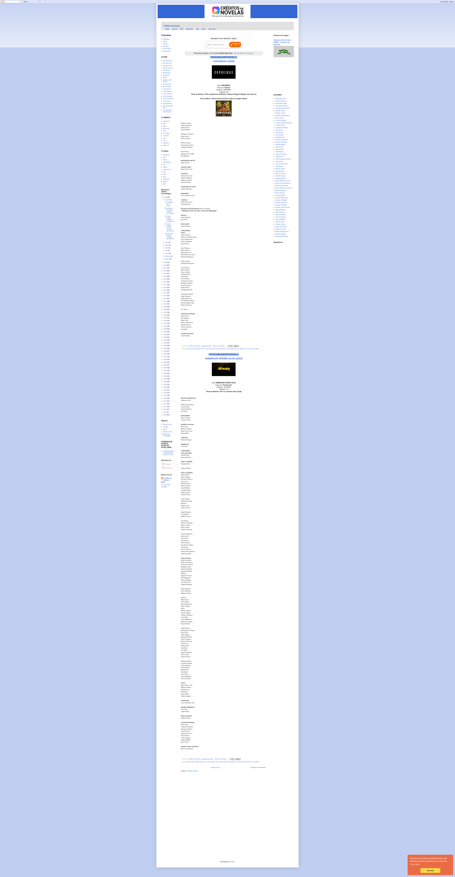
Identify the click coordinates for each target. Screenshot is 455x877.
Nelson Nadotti (280, 195)
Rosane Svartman (281, 205)
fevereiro (168, 256)
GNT (164, 157)
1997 (165, 340)
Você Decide (167, 84)
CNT (164, 140)
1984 (165, 376)
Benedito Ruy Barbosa (282, 115)
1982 (165, 381)
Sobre (165, 429)
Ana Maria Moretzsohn (282, 108)
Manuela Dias (279, 171)
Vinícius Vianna (280, 224)
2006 (165, 315)
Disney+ (165, 44)
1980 (165, 387)
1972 (165, 409)
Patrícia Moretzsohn (281, 198)
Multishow (166, 155)
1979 (165, 390)
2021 (165, 273)
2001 (165, 329)
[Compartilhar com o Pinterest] (238, 346)
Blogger (232, 862)
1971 (165, 412)
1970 (165, 415)
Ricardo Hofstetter (281, 200)
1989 (165, 362)
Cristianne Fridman (281, 128)
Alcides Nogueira (281, 101)
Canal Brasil (167, 162)
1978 (165, 393)
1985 (165, 373)
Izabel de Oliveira (281, 154)
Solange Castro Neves (282, 207)
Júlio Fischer (279, 161)
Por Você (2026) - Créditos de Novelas (169, 218)
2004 (165, 320)
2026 (165, 197)
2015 (165, 290)
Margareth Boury (280, 178)
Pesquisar (236, 44)
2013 (165, 295)
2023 (165, 268)
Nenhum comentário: (219, 346)
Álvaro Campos (190, 761)
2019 (165, 279)
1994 (165, 348)
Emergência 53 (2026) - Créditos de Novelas (169, 210)
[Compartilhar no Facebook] (235, 346)
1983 (165, 379)
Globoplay (166, 39)
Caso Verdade (167, 96)
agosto (167, 200)
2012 (165, 298)
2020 (165, 276)
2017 (165, 284)
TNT (164, 164)
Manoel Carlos (280, 169)
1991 (165, 357)
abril (166, 250)
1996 (165, 343)
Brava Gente (167, 86)
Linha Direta (167, 89)
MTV (164, 138)
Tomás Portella (254, 348)
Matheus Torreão (245, 348)
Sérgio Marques (280, 210)
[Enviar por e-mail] (229, 346)
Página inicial (215, 767)
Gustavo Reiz (279, 149)
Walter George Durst (282, 231)
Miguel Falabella (280, 190)
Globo (167, 29)
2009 (165, 307)
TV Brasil (166, 136)
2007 (165, 312)
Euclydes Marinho (281, 142)
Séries (165, 77)
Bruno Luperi (279, 118)
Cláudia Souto (280, 125)
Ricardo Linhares (281, 202)
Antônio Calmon (280, 113)
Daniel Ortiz (279, 130)
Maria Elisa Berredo (281, 185)
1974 (165, 404)
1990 (165, 359)
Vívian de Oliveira (281, 227)
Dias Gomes (279, 132)
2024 (165, 265)
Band (203, 29)
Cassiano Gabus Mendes (283, 123)
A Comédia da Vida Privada (167, 110)
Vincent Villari (279, 222)
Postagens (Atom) (192, 771)
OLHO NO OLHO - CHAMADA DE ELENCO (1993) (168, 452)
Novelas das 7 (167, 63)
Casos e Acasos (168, 98)
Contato (165, 427)
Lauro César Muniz (281, 164)
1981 (165, 384)
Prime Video (167, 49)
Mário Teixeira (279, 193)
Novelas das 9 (167, 61)
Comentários (168, 468)
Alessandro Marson (281, 106)
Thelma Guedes (280, 215)
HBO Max (166, 46)
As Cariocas (167, 101)
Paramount (241, 761)
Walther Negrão (280, 234)
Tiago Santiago (280, 219)
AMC (164, 174)
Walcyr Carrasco (280, 229)
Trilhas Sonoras (172, 26)
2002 (165, 326)
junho (167, 245)
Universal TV (167, 169)
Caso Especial (167, 94)
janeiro (167, 259)
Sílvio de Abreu (280, 212)
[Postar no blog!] (231, 346)
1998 (165, 337)
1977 (165, 395)
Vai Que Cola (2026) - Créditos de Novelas (169, 236)
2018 (165, 282)
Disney (192, 348)
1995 (165, 345)
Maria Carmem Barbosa (283, 183)
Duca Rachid (279, 135)
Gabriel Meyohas (221, 348)
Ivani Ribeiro (279, 152)
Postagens (167, 464)
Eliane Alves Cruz (200, 348)
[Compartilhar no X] (233, 346)
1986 (165, 370)
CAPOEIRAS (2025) (223, 61)
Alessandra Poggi (281, 103)
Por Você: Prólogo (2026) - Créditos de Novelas (169, 227)
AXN (164, 172)
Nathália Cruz (233, 761)
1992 (165, 354)
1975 (165, 401)
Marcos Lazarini (280, 173)
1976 (165, 398)
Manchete (189, 29)
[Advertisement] (281, 75)
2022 (165, 271)
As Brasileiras (167, 103)
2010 (165, 304)
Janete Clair (279, 156)
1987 (165, 368)
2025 (187, 348)
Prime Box (166, 179)
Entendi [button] (430, 870)
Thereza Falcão (280, 217)
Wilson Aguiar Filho (281, 236)
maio (166, 248)
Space (165, 167)
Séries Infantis (167, 91)
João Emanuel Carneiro (283, 159)
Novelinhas (166, 70)
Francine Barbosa (210, 348)
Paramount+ (167, 51)
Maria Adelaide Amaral (282, 181)
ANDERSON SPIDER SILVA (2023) (223, 358)
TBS (164, 184)
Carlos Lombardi (280, 120)
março (167, 253)
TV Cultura (166, 133)
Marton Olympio (224, 761)
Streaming (211, 29)
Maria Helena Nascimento (283, 188)
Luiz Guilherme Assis (233, 348)
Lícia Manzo (279, 166)
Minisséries (166, 73)
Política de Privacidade (167, 435)
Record (174, 29)
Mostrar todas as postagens (243, 53)
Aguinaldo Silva (280, 98)
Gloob (165, 160)
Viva (164, 177)
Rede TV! (166, 145)
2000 (165, 332)
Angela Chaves (280, 111)
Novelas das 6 (167, 65)
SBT (181, 29)
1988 (165, 365)
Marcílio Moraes (280, 176)
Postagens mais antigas (258, 767)
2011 (165, 301)
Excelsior (166, 143)
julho (166, 242)
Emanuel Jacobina (281, 140)
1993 (165, 351)
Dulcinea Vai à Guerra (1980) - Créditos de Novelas (282, 42)
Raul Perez (248, 761)
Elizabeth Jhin (279, 137)
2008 (165, 309)
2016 (165, 287)
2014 (165, 293)
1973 (165, 406)
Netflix (165, 41)
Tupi (197, 29)
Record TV (166, 121)
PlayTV (165, 181)
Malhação (166, 75)
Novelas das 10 (168, 68)
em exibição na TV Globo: (169, 203)
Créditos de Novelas (167, 479)
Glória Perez (279, 147)
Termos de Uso (168, 432)
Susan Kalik (255, 761)
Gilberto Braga (280, 144)
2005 (165, 318)
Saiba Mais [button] (415, 864)
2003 (165, 323)
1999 (165, 334)
